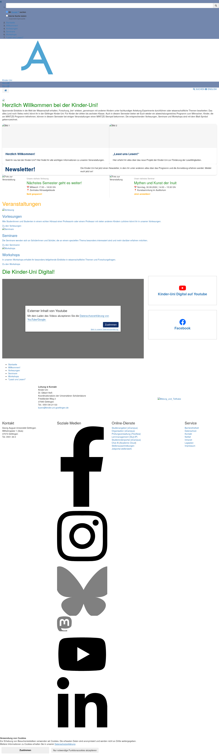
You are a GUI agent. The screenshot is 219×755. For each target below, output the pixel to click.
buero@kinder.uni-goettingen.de (53, 407)
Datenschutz (191, 430)
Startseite (10, 22)
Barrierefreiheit (192, 427)
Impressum (190, 445)
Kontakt (188, 433)
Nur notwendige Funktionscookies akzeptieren (75, 750)
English (212, 89)
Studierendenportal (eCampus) (126, 439)
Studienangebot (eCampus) (125, 427)
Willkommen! (12, 25)
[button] (5, 83)
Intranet (188, 439)
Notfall (188, 436)
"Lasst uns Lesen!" (15, 37)
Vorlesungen (12, 28)
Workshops (11, 34)
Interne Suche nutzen (17, 16)
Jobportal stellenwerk (122, 448)
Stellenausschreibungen (123, 445)
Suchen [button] (200, 89)
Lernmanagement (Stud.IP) (125, 436)
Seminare (10, 31)
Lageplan (189, 442)
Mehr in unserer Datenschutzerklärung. (105, 329)
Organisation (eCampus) (123, 430)
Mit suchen (17, 12)
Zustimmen (111, 324)
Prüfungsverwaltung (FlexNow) (126, 433)
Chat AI (115, 442)
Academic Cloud (127, 442)
